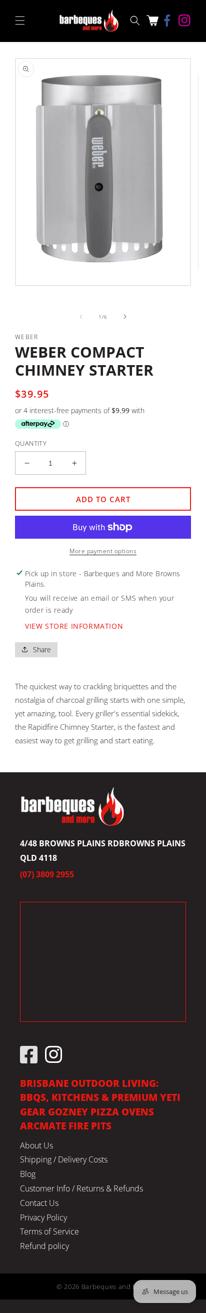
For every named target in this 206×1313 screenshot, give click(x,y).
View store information (74, 626)
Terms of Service (49, 1231)
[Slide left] (81, 317)
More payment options (103, 551)
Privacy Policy (43, 1217)
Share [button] (42, 649)
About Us (36, 1145)
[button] (20, 21)
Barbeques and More (116, 1286)
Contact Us (39, 1202)
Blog (28, 1173)
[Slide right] (125, 317)
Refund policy (44, 1245)
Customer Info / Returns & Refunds (81, 1188)
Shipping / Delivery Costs (64, 1159)
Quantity (30, 443)
